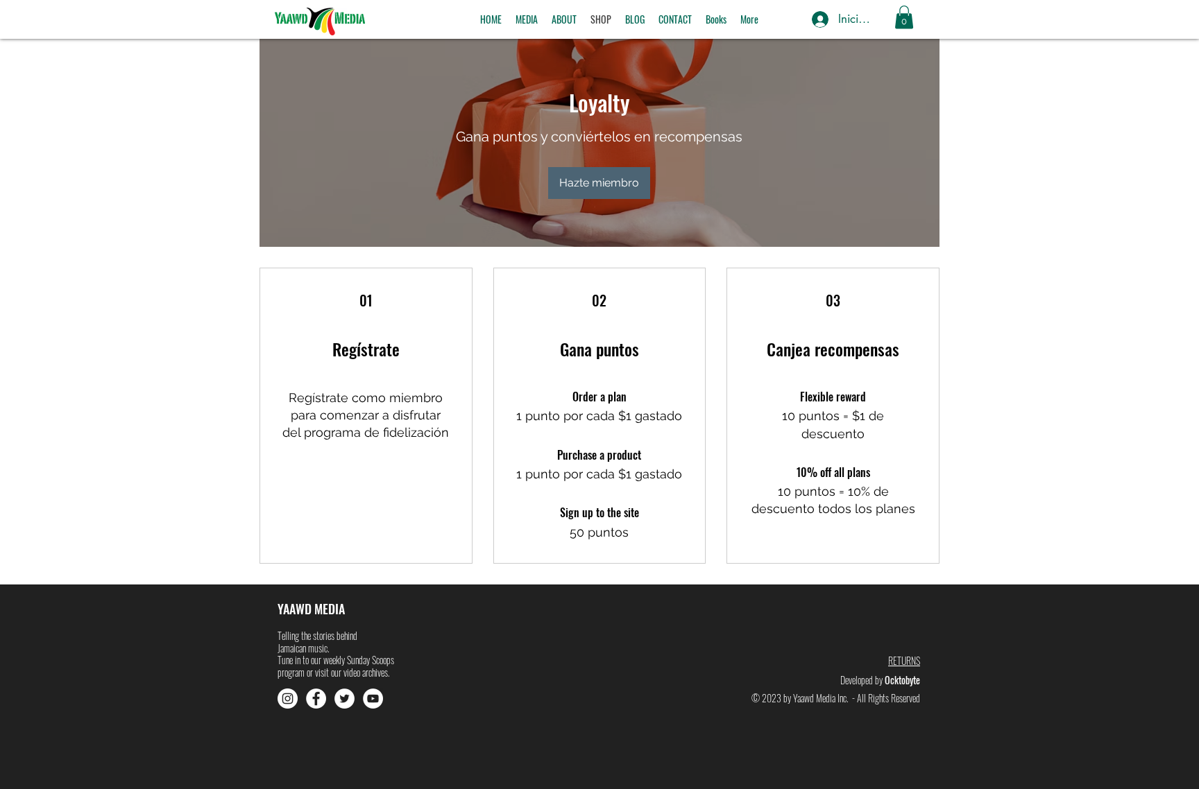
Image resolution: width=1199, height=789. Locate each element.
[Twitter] (344, 698)
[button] (527, 19)
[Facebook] (316, 698)
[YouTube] (373, 698)
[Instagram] (288, 698)
